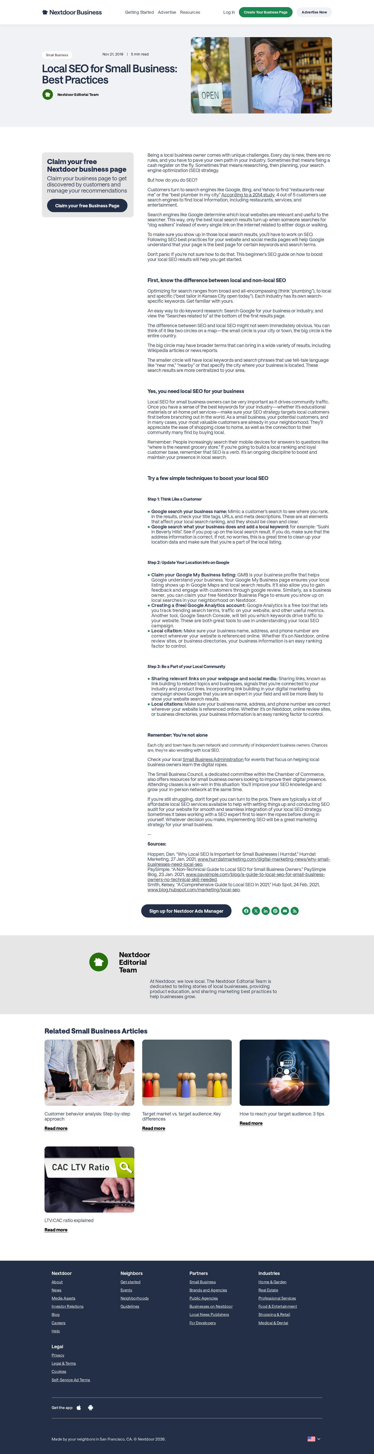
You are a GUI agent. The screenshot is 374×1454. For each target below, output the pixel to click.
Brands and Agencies (208, 1290)
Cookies (59, 1371)
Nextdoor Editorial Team (78, 94)
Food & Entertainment (277, 1306)
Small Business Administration (213, 759)
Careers (59, 1322)
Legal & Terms (64, 1363)
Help (56, 1331)
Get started (130, 1281)
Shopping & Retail (274, 1314)
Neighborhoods (135, 1298)
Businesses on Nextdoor (211, 1306)
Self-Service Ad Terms (71, 1379)
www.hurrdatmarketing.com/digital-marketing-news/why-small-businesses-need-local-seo (239, 861)
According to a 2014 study (247, 194)
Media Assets (63, 1298)
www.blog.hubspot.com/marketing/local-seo (194, 889)
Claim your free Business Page (87, 205)
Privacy (58, 1355)
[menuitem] (139, 12)
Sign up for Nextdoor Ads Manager (186, 911)
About (57, 1281)
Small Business (57, 55)
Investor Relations (67, 1306)
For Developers (203, 1322)
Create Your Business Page (265, 12)
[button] (79, 1408)
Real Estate (268, 1290)
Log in (229, 12)
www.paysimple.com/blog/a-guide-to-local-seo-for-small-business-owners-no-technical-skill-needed (236, 876)
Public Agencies (204, 1298)
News (56, 1290)
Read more (56, 1128)
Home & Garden (272, 1281)
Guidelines (130, 1306)
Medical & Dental (273, 1322)
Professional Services (277, 1298)
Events (126, 1290)
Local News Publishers (209, 1314)
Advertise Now (314, 12)
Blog (56, 1314)
